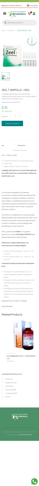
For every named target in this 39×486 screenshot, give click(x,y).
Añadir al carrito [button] (19, 356)
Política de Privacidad (26, 435)
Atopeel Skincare (11, 383)
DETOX (7, 397)
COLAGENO (9, 386)
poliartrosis (16, 137)
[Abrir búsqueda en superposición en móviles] (19, 23)
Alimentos (8, 379)
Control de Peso (10, 390)
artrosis (15, 135)
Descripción (21, 145)
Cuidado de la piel (11, 393)
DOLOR (20, 135)
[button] (4, 13)
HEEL (24, 135)
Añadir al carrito (12, 123)
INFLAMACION (30, 135)
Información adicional (19, 150)
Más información (7, 306)
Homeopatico (11, 30)
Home (3, 30)
